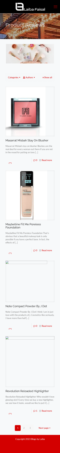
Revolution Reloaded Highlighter (27, 391)
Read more (47, 160)
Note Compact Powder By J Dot (26, 306)
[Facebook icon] (28, 443)
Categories (13, 77)
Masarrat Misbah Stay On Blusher (27, 140)
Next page (44, 428)
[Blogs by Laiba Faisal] (30, 7)
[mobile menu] (55, 6)
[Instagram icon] (31, 443)
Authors (29, 77)
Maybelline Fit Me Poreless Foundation (23, 226)
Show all (48, 77)
